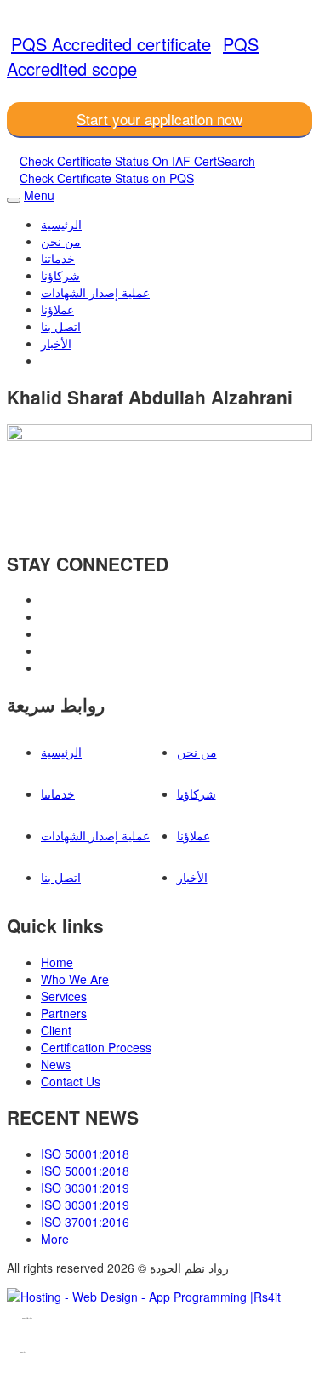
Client (56, 1030)
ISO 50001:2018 (85, 1153)
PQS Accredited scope (133, 56)
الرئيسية (61, 223)
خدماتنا (58, 257)
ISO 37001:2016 (85, 1221)
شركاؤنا (60, 274)
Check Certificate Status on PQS (107, 177)
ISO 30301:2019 (85, 1187)
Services (64, 996)
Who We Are (75, 979)
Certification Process (96, 1047)
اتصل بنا (61, 326)
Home (57, 962)
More (55, 1238)
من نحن (61, 240)
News (56, 1064)
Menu (39, 194)
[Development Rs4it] (144, 1296)
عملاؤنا (57, 309)
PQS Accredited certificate (111, 43)
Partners (64, 1013)
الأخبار (56, 343)
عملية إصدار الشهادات (95, 292)
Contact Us (70, 1081)
